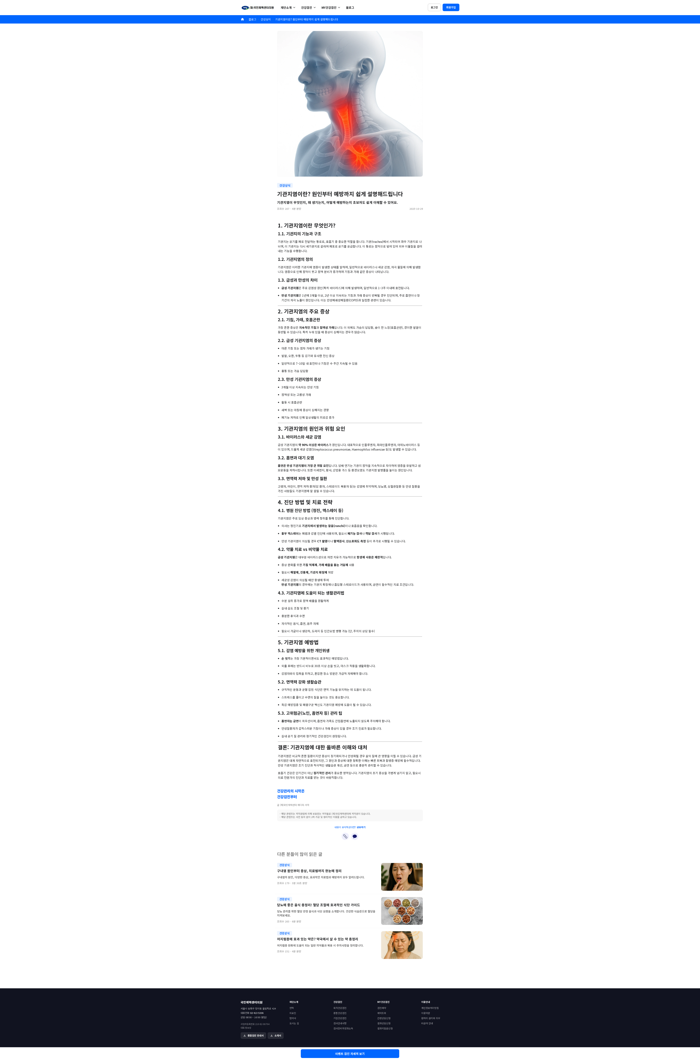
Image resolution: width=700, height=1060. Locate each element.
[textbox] (350, 501)
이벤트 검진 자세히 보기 (350, 1053)
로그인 (434, 7)
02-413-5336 (256, 1013)
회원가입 (451, 7)
